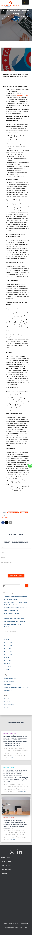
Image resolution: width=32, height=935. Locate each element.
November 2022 (8, 655)
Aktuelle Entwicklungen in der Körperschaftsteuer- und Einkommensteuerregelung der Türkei (14, 616)
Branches (19, 931)
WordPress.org (8, 707)
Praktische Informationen (11, 927)
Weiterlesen (10, 757)
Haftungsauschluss (8, 877)
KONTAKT (12, 931)
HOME (5, 923)
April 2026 (6, 639)
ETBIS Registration (21, 515)
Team (26, 927)
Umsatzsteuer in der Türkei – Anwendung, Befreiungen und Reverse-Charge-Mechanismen (15, 624)
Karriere (4, 873)
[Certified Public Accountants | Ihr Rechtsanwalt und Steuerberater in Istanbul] (11, 4)
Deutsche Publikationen (10, 678)
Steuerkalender (6, 869)
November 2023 (8, 645)
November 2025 (8, 643)
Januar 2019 (7, 667)
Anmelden (6, 698)
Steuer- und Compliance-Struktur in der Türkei (16, 687)
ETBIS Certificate (13, 515)
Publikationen (7, 684)
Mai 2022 (6, 658)
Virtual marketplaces (22, 95)
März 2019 (7, 664)
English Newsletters (13, 512)
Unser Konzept (6, 862)
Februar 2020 (7, 661)
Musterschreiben (7, 865)
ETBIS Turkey (5, 517)
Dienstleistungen (13, 923)
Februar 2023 (7, 649)
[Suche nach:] (14, 587)
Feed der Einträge (8, 701)
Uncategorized (24, 512)
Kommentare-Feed (9, 704)
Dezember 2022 (8, 652)
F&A (21, 927)
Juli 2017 (6, 670)
